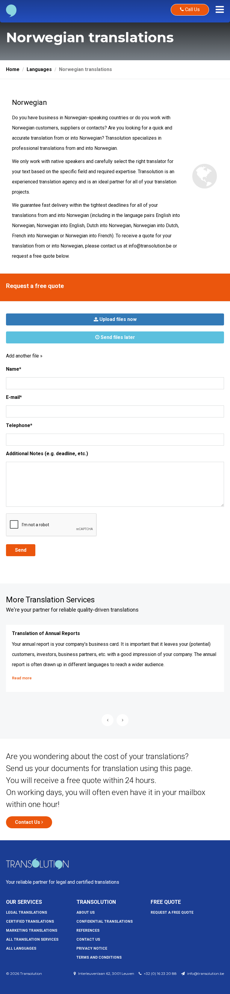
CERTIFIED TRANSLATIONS (30, 921)
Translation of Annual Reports (46, 633)
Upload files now (117, 319)
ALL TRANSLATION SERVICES (32, 939)
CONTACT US (88, 939)
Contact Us (28, 822)
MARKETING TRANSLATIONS (31, 930)
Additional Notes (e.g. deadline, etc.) (47, 453)
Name (13, 369)
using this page (165, 768)
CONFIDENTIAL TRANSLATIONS (104, 921)
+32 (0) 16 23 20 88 (160, 973)
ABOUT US (85, 912)
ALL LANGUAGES (21, 948)
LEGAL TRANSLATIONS (26, 912)
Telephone (19, 425)
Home (12, 69)
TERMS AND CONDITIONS (99, 957)
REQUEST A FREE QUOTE (172, 912)
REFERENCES (87, 930)
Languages (39, 69)
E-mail (14, 397)
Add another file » (24, 356)
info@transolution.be (150, 246)
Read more (22, 678)
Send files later (117, 337)
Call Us (192, 9)
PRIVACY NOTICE (91, 948)
